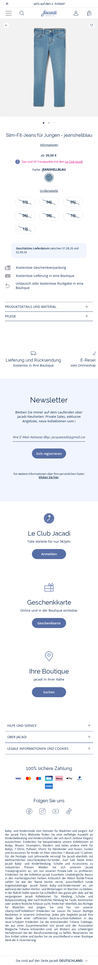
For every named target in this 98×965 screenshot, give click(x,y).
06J (25, 215)
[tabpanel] (49, 307)
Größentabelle (49, 191)
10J (73, 215)
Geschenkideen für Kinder (43, 860)
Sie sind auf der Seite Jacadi (49, 960)
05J (73, 202)
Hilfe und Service (22, 725)
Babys (9, 849)
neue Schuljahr (14, 922)
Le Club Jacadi (74, 162)
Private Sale (64, 871)
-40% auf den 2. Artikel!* (49, 3)
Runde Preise (84, 878)
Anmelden (49, 554)
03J (25, 202)
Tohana (74, 922)
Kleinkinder (60, 849)
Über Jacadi (17, 737)
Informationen (49, 145)
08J (49, 215)
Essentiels (57, 874)
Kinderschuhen (43, 838)
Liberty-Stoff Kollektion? (20, 911)
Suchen (49, 692)
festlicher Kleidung (52, 900)
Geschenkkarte (49, 623)
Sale (72, 860)
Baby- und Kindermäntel (65, 885)
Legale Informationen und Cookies (38, 748)
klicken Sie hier (49, 477)
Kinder (35, 853)
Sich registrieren (49, 453)
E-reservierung (26, 940)
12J (25, 228)
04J (49, 202)
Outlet (25, 893)
